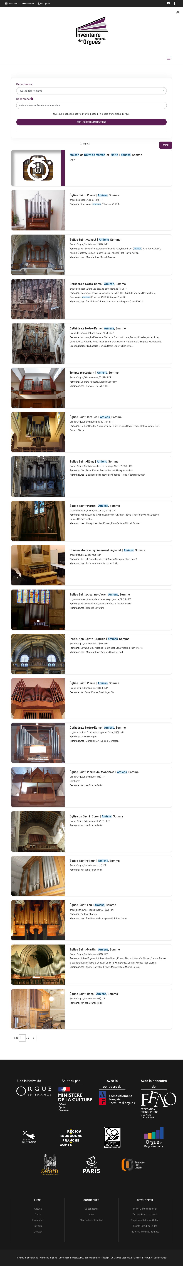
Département (24, 84)
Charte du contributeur (91, 1220)
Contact (38, 1231)
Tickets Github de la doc (145, 1226)
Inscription (45, 4)
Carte (38, 1214)
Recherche (23, 98)
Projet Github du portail (145, 1208)
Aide (91, 1214)
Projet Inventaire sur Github (145, 1220)
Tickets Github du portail (145, 1214)
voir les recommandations (91, 122)
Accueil (38, 1208)
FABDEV (80, 1258)
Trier (166, 145)
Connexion (29, 4)
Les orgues (37, 1220)
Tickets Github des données (145, 1231)
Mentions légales (48, 1258)
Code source (13, 4)
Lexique (38, 1226)
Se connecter (91, 1208)
